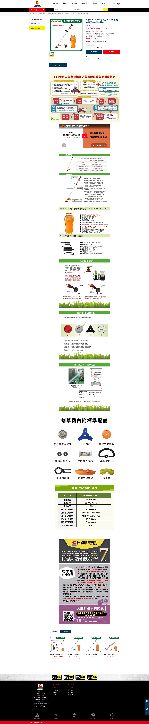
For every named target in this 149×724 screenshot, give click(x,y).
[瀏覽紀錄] (147, 705)
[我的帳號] (114, 5)
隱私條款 (55, 692)
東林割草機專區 (42, 13)
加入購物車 (94, 51)
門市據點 (55, 690)
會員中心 (70, 694)
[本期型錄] (147, 713)
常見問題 (70, 692)
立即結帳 (111, 51)
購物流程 (70, 690)
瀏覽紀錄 (65, 631)
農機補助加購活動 (52, 13)
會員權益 (55, 694)
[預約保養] (147, 709)
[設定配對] (147, 701)
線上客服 (70, 687)
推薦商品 (54, 631)
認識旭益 (55, 687)
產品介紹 (35, 13)
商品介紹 (58, 65)
